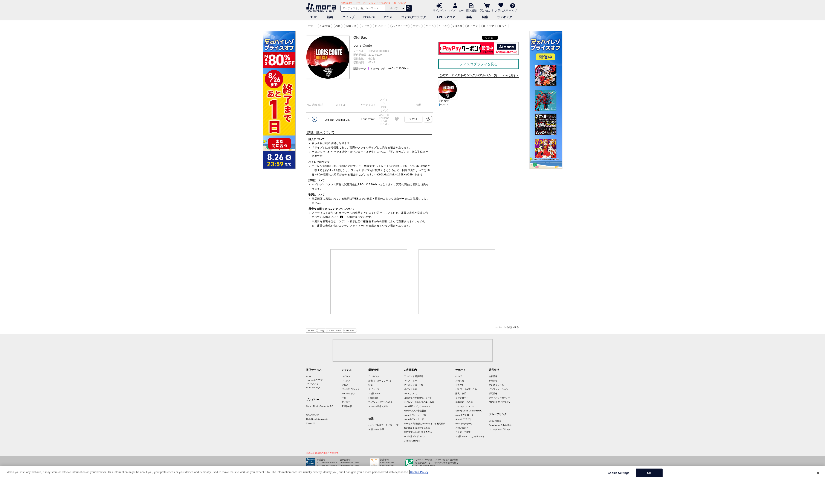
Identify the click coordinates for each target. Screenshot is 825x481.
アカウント (460, 385)
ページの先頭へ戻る (508, 327)
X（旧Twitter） (375, 393)
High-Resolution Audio (317, 419)
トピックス (373, 389)
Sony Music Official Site (500, 425)
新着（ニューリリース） (380, 380)
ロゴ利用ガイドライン (414, 436)
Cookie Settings (412, 441)
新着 (330, 17)
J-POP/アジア (446, 17)
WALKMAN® (312, 415)
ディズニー (347, 402)
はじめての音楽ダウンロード (418, 398)
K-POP (443, 25)
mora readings (313, 387)
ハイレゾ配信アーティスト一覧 (383, 425)
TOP (313, 17)
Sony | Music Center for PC (319, 406)
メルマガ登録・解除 (378, 406)
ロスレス (369, 17)
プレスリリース (496, 385)
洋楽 (469, 17)
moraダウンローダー (465, 415)
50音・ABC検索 (376, 429)
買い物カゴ (486, 10)
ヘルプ (513, 10)
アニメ (387, 17)
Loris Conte (362, 45)
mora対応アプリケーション (417, 406)
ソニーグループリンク (499, 429)
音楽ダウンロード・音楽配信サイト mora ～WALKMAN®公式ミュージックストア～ (322, 7)
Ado (338, 25)
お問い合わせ (461, 428)
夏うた (503, 25)
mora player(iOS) (463, 423)
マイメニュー (456, 10)
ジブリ (416, 25)
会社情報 (493, 376)
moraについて (410, 393)
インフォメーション (498, 389)
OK (649, 473)
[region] (412, 473)
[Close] (818, 473)
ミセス (365, 25)
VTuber (457, 25)
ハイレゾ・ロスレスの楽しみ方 (419, 402)
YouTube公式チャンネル (380, 402)
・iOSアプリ (312, 383)
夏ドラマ (488, 25)
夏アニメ (472, 25)
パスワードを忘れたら (466, 389)
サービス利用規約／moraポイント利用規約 (424, 423)
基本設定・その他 (464, 402)
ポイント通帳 (410, 389)
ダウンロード (461, 398)
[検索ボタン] (409, 8)
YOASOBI (380, 25)
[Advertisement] (369, 282)
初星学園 (325, 25)
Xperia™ (310, 423)
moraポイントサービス (415, 415)
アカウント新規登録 (413, 376)
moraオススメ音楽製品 (415, 410)
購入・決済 (460, 393)
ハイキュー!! (400, 25)
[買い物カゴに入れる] (428, 119)
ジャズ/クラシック (413, 17)
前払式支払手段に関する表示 (418, 432)
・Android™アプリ (315, 380)
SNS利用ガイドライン (499, 402)
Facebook (373, 398)
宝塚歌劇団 (347, 406)
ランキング (504, 17)
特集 (485, 17)
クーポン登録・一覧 (413, 385)
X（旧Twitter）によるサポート (470, 436)
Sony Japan (495, 421)
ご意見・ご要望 (463, 432)
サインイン (439, 10)
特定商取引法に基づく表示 (417, 428)
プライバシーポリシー (499, 398)
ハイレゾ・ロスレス (465, 406)
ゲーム (430, 25)
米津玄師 (351, 25)
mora (308, 376)
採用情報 (493, 393)
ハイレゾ (348, 17)
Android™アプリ (463, 419)
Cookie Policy (419, 472)
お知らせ (459, 380)
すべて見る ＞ (511, 75)
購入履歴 (471, 10)
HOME (311, 330)
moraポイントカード (414, 419)
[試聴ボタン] (314, 119)
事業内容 (493, 380)
